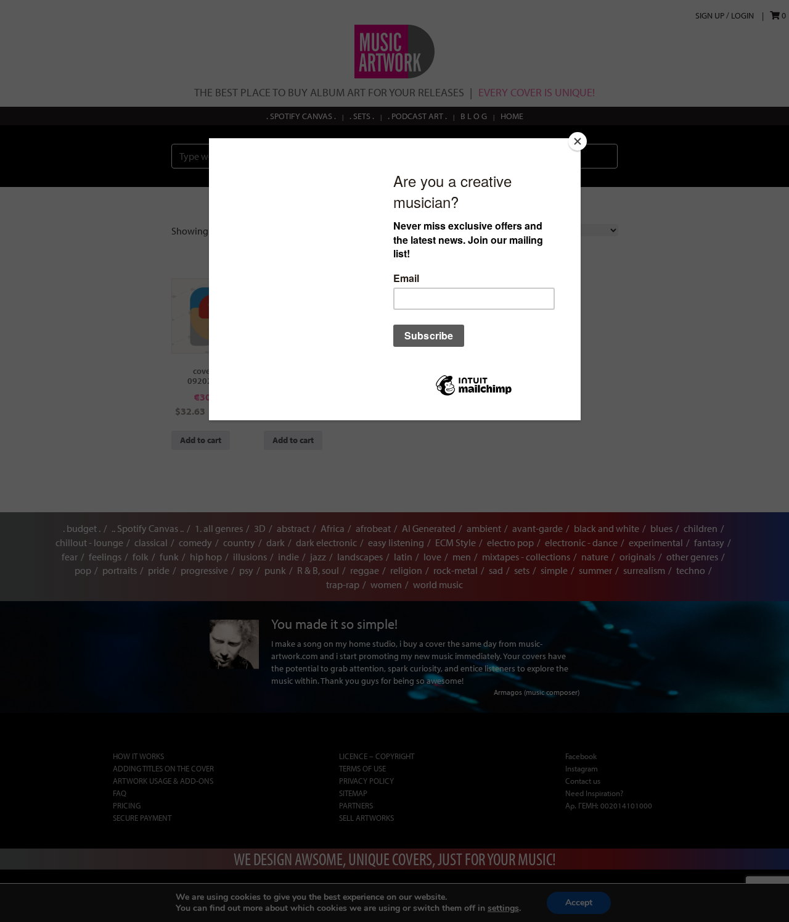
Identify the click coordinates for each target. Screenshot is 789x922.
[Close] (577, 141)
